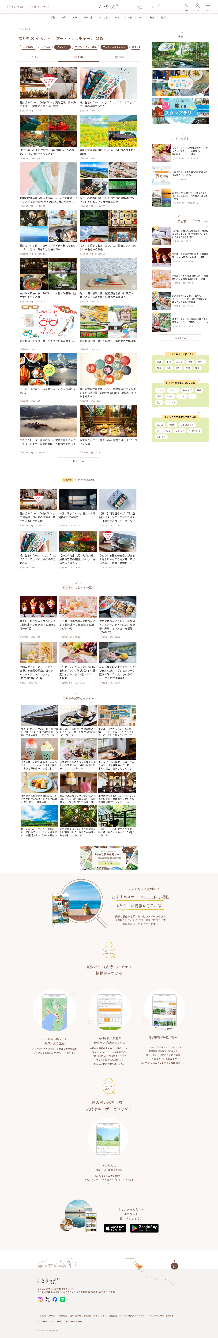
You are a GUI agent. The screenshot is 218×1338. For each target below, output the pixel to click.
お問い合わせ (75, 1315)
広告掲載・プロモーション (94, 1315)
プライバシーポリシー (47, 1315)
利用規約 (63, 1315)
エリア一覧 (42, 1321)
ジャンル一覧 (55, 1321)
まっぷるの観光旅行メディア (131, 1315)
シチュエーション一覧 (73, 1321)
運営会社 (113, 1315)
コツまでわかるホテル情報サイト (161, 1315)
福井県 (27, 29)
